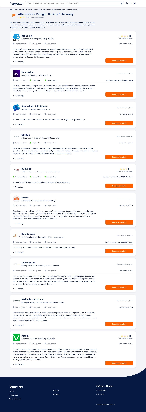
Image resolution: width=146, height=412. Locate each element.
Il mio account (101, 390)
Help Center (100, 394)
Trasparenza (13, 395)
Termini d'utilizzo (15, 399)
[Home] (11, 9)
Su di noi (56, 390)
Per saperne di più (119, 60)
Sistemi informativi (19, 10)
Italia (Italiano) (107, 404)
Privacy (11, 391)
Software (56, 394)
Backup (30, 10)
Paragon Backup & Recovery (42, 10)
